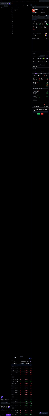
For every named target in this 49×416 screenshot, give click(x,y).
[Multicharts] (2, 412)
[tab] (14, 363)
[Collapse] (9, 1)
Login (3, 414)
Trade (46, 15)
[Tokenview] (47, 55)
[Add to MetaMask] (44, 56)
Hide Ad (47, 38)
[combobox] (44, 1)
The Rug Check (35, 66)
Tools (37, 1)
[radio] (44, 106)
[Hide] (47, 75)
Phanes (44, 61)
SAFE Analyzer (40, 61)
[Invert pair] (42, 9)
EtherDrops (34, 61)
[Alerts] (5, 412)
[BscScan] (46, 55)
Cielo (47, 61)
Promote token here (35, 38)
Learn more (34, 35)
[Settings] (9, 412)
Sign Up (8, 414)
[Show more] (47, 82)
